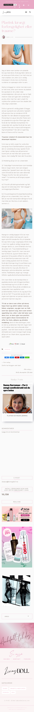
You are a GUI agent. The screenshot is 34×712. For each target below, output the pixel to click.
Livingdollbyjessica (21, 707)
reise (13, 692)
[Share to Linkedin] (22, 357)
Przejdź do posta (17, 419)
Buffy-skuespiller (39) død (24, 372)
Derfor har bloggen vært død (11, 365)
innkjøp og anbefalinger (17, 688)
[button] (20, 10)
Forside (27, 659)
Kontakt (16, 659)
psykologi (7, 349)
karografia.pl (21, 709)
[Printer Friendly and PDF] (17, 345)
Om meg (6, 659)
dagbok (5, 688)
